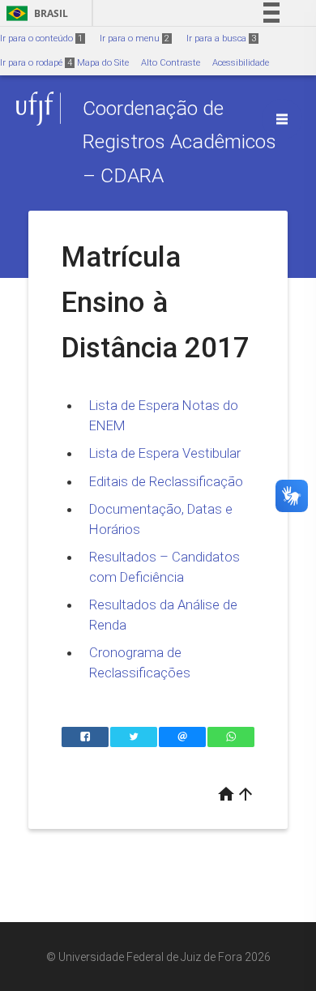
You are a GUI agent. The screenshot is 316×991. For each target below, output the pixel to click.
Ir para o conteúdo (41, 38)
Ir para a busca (221, 38)
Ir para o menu (134, 38)
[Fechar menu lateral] (282, 119)
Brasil (34, 13)
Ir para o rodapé (36, 63)
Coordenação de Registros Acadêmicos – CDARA (179, 141)
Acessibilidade (240, 63)
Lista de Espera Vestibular (165, 453)
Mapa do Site (103, 63)
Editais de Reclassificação (166, 481)
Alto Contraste (170, 63)
